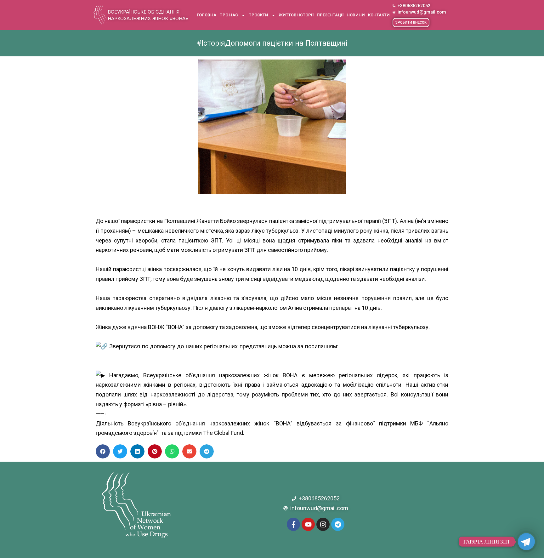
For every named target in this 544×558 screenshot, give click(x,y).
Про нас (228, 15)
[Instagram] (323, 524)
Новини (356, 15)
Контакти (379, 15)
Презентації (330, 15)
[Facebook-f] (293, 524)
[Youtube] (308, 524)
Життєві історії (296, 15)
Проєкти (258, 15)
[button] (411, 22)
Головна (206, 15)
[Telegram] (337, 524)
